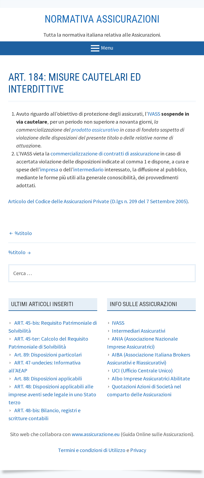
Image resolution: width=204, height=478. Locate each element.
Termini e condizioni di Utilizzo (91, 450)
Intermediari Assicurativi (138, 330)
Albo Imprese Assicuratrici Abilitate (151, 378)
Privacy (138, 450)
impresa (49, 169)
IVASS (154, 113)
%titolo (23, 233)
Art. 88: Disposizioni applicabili (48, 378)
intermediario (88, 169)
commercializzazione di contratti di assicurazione (104, 153)
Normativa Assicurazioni (102, 19)
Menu (107, 47)
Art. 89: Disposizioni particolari (48, 354)
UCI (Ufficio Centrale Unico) (142, 370)
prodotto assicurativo (95, 129)
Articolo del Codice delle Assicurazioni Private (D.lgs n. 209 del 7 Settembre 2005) (98, 201)
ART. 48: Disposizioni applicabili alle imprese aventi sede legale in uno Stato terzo (52, 394)
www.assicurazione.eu (96, 434)
